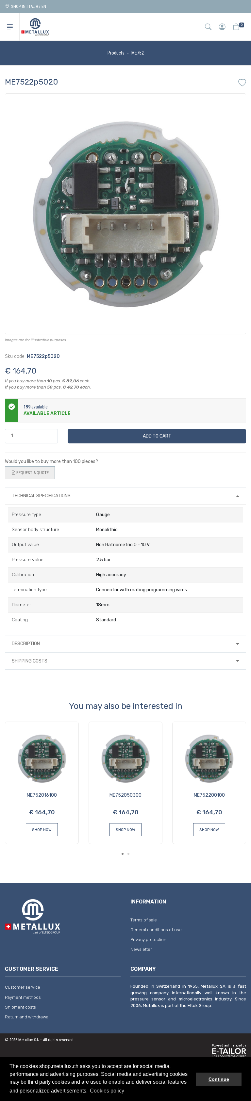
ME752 (137, 53)
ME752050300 (125, 795)
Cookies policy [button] (107, 1090)
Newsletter (141, 949)
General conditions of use (156, 929)
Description (26, 643)
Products (116, 53)
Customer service (22, 987)
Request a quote (32, 472)
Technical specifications (41, 496)
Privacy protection (148, 939)
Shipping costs (29, 661)
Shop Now (42, 829)
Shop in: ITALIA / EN (27, 6)
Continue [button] (219, 1079)
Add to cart (157, 436)
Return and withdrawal (27, 1016)
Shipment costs (20, 1007)
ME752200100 (209, 795)
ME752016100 (42, 795)
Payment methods (23, 997)
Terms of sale (143, 919)
